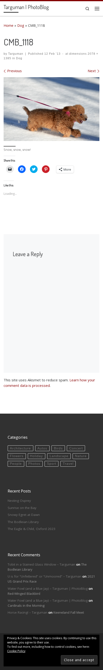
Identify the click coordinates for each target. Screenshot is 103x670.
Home (8, 25)
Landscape (59, 456)
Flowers (16, 456)
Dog (20, 25)
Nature (81, 456)
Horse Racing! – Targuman (27, 612)
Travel (68, 463)
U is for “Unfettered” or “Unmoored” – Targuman (44, 576)
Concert (76, 448)
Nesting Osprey (19, 500)
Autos (42, 448)
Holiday (36, 456)
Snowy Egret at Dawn (24, 515)
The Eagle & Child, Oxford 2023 (31, 529)
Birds (58, 448)
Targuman (15, 53)
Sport (51, 463)
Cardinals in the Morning (26, 605)
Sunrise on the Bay (22, 508)
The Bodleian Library (23, 522)
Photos (34, 463)
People (16, 463)
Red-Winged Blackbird (24, 593)
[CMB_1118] (51, 109)
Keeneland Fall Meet (68, 612)
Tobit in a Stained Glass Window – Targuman (41, 564)
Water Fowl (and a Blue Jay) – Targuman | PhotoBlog (48, 588)
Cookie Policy (16, 651)
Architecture (20, 448)
